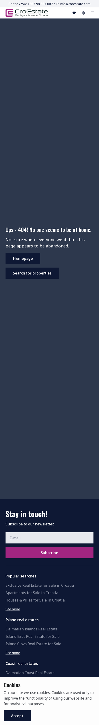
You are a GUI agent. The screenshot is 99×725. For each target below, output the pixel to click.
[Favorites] (74, 13)
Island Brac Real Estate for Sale (33, 636)
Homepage (23, 258)
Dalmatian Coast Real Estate (30, 672)
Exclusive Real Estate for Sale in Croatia (40, 585)
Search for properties (32, 273)
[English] (83, 13)
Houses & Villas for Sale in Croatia (35, 600)
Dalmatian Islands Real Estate (32, 629)
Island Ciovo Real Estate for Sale (33, 643)
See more (13, 609)
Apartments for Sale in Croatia (32, 592)
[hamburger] (92, 13)
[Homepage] (27, 12)
